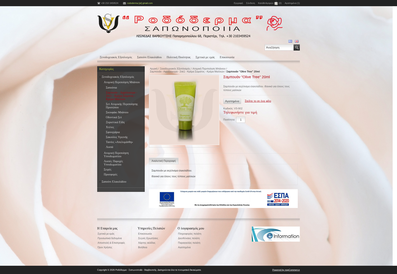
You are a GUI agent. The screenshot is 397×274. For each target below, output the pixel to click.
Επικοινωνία (227, 57)
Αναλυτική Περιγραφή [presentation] (164, 160)
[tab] (163, 161)
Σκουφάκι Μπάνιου (117, 112)
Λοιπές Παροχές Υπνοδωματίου (113, 163)
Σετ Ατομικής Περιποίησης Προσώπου (122, 106)
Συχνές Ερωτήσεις (148, 238)
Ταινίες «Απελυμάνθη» (119, 142)
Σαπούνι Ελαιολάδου (149, 57)
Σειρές (107, 169)
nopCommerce (292, 270)
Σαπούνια (111, 87)
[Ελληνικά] (290, 41)
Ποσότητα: (229, 119)
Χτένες (110, 127)
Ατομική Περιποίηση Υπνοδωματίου (116, 154)
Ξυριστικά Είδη (115, 122)
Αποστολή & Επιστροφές (111, 242)
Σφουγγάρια (113, 132)
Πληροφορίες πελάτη (189, 233)
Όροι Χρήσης (105, 247)
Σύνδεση (250, 3)
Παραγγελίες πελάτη (189, 242)
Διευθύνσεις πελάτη (189, 238)
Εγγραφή (238, 3)
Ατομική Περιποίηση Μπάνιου (122, 82)
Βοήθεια (142, 247)
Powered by (278, 270)
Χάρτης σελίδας (146, 242)
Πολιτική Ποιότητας (179, 57)
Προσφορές (110, 174)
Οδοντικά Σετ (114, 117)
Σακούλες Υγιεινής (117, 137)
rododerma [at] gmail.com (140, 3)
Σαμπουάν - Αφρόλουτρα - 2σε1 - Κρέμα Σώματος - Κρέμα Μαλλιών (121, 96)
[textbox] (279, 47)
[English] (296, 41)
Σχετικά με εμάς (205, 57)
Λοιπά (109, 147)
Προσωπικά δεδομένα (110, 238)
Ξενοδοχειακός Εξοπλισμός (116, 57)
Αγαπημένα (184, 247)
